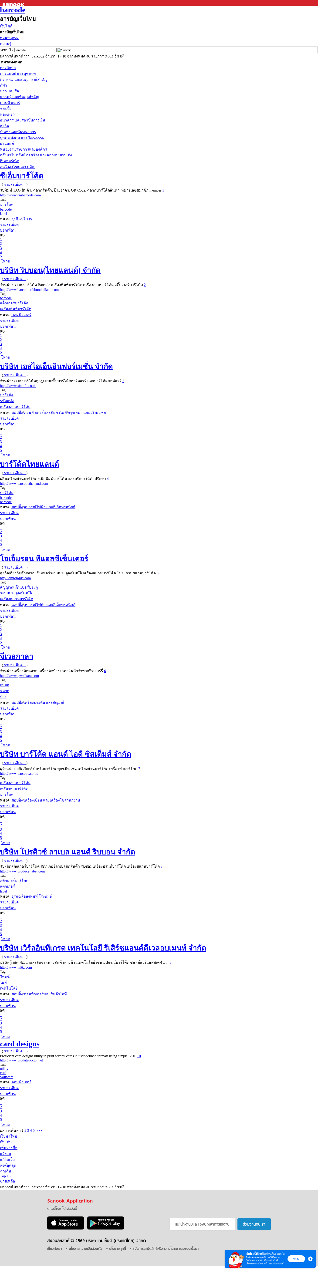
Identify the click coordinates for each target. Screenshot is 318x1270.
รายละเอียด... (14, 184)
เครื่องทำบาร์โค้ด (14, 789)
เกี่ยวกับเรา (54, 1249)
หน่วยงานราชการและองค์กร (23, 149)
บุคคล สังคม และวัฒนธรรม (22, 138)
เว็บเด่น (6, 1142)
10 (139, 1056)
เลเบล (4, 685)
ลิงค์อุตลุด (8, 1165)
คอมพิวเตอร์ (10, 103)
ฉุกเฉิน (5, 1171)
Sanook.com (14, 3)
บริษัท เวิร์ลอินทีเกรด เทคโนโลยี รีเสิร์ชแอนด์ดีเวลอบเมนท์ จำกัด (103, 948)
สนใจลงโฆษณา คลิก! (17, 167)
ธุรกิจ (4, 126)
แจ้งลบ (5, 1154)
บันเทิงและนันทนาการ (18, 132)
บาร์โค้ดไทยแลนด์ (29, 464)
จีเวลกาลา (16, 656)
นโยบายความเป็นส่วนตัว (257, 1263)
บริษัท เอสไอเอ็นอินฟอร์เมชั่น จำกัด (56, 366)
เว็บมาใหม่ (8, 1136)
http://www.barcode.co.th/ (19, 773)
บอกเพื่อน (8, 230)
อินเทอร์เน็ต (9, 161)
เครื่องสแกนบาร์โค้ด (16, 599)
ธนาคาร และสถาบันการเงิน (22, 120)
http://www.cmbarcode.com (20, 195)
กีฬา (3, 85)
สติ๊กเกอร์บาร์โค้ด (14, 303)
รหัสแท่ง (7, 401)
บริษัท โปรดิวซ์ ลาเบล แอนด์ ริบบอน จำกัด (67, 852)
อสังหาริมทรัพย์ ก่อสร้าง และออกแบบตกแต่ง (36, 155)
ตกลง (296, 1258)
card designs (19, 1044)
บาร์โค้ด (7, 204)
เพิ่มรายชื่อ (8, 1148)
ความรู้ (5, 44)
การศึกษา (8, 68)
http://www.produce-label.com (22, 871)
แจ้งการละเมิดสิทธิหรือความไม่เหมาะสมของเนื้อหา (166, 1249)
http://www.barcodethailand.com (24, 483)
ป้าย (3, 697)
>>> (39, 1130)
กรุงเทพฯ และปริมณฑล (87, 412)
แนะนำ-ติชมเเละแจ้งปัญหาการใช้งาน (202, 1225)
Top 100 (6, 1176)
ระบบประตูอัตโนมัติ (16, 593)
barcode (12, 10)
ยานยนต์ (7, 143)
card (3, 1073)
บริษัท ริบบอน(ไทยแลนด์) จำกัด (50, 270)
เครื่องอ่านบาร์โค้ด (15, 407)
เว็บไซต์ (6, 26)
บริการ (26, 219)
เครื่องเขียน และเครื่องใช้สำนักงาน (52, 800)
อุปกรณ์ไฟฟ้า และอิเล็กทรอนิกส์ (49, 507)
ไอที (3, 982)
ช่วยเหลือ (7, 1181)
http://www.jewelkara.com (19, 676)
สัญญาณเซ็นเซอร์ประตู (19, 587)
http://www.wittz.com (16, 967)
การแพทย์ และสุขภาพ (18, 74)
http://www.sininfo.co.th (18, 386)
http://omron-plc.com (15, 578)
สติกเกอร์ (7, 886)
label (3, 214)
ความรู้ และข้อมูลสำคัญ (19, 97)
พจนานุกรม (9, 38)
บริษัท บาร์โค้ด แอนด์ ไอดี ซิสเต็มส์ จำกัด (65, 754)
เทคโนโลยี (8, 988)
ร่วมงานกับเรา (254, 1225)
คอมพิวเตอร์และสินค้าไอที (45, 412)
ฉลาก (4, 691)
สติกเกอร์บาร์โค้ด (14, 881)
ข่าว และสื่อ (9, 91)
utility (4, 1069)
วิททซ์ (5, 977)
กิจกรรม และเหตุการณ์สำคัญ (23, 79)
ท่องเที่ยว (7, 114)
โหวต (5, 261)
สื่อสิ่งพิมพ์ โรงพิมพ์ (36, 896)
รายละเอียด (9, 224)
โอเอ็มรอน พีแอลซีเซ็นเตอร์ (44, 558)
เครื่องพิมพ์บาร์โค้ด (15, 309)
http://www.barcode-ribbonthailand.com (29, 290)
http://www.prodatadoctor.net (21, 1060)
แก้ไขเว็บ (7, 1160)
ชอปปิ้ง (5, 109)
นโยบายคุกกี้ (278, 1263)
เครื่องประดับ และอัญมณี (44, 702)
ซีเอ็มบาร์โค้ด (22, 176)
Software (6, 1077)
